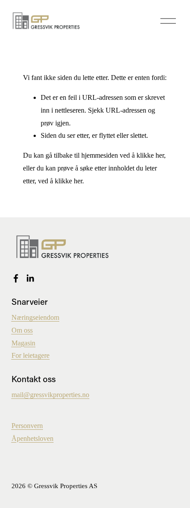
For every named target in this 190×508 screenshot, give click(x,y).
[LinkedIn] (30, 278)
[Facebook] (15, 278)
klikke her (150, 155)
